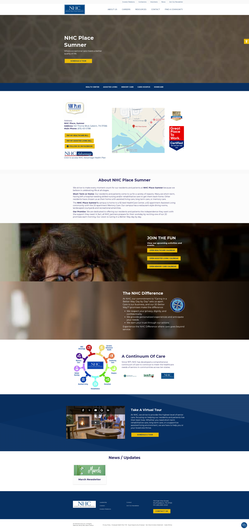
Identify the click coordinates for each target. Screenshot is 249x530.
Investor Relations (105, 509)
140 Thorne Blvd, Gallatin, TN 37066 (90, 126)
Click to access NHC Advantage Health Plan (85, 158)
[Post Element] (89, 474)
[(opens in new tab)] (78, 153)
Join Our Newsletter (132, 505)
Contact (129, 502)
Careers (102, 505)
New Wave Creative (88, 525)
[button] (246, 41)
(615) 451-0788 (84, 128)
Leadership (103, 502)
